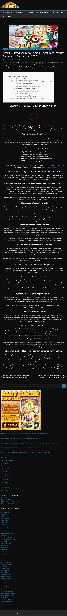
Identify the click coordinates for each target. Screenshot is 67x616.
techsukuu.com (5, 560)
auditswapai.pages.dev (7, 589)
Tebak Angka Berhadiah (43, 12)
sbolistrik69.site (5, 570)
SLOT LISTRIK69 (7, 16)
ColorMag (20, 613)
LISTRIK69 (4, 497)
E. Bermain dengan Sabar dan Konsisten (26, 96)
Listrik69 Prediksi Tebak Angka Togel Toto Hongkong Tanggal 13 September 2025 (16, 376)
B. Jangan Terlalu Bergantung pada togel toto (28, 91)
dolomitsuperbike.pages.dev (8, 593)
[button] (13, 12)
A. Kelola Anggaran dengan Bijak (25, 90)
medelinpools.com (6, 564)
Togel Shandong (5, 477)
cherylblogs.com (5, 531)
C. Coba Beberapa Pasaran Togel (24, 93)
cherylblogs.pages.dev (7, 591)
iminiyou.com (4, 535)
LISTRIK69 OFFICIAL (6, 499)
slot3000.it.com (5, 518)
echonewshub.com (6, 585)
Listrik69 (5, 49)
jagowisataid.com (6, 576)
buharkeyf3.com (5, 578)
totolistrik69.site (5, 568)
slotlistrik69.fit (5, 572)
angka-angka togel (52, 126)
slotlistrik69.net (5, 512)
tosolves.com (4, 558)
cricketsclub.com (5, 583)
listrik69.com (4, 520)
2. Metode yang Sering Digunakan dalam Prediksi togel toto (26, 80)
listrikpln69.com (5, 523)
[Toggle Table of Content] (50, 74)
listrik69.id (3, 516)
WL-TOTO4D (29, 12)
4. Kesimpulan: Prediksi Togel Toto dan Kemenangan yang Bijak (27, 98)
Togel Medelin (5, 471)
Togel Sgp (4, 474)
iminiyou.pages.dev (6, 601)
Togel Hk (3, 466)
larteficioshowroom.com (7, 537)
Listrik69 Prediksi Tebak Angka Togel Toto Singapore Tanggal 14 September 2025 (51, 376)
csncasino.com (5, 545)
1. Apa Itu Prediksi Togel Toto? (19, 78)
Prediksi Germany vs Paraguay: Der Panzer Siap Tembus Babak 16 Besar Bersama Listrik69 (25, 452)
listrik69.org (4, 514)
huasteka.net (4, 549)
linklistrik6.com (5, 510)
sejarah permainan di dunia (49, 167)
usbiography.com (5, 527)
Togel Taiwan (4, 482)
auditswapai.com (5, 556)
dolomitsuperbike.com (7, 533)
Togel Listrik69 (7, 12)
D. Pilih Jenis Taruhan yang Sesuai (25, 95)
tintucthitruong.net (6, 543)
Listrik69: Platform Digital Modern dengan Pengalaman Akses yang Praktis (21, 438)
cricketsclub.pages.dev (7, 599)
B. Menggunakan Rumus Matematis (25, 83)
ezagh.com (4, 547)
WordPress (29, 613)
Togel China (4, 463)
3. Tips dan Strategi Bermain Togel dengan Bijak (23, 88)
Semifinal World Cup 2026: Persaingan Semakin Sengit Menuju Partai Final (20, 448)
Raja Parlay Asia (58, 12)
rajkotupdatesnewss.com (8, 539)
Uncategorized (5, 487)
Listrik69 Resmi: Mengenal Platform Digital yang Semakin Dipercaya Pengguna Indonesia (24, 433)
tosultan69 (18, 59)
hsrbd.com (4, 580)
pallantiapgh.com (5, 554)
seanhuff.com (4, 552)
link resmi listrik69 (42, 140)
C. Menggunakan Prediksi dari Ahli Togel (26, 85)
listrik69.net (4, 525)
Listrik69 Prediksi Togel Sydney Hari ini (18, 76)
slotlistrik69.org (5, 541)
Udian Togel (20, 12)
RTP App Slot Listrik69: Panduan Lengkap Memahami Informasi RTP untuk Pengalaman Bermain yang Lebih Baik (31, 443)
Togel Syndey (34, 49)
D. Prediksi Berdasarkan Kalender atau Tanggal (28, 86)
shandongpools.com (6, 562)
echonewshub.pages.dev (7, 595)
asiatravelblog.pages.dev (7, 587)
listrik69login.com (5, 574)
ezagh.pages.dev (5, 597)
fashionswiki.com (5, 529)
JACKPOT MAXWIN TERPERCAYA (10, 501)
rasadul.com (4, 566)
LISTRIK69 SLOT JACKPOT (8, 503)
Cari (64, 386)
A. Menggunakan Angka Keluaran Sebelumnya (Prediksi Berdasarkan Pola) (34, 81)
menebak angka (24, 65)
